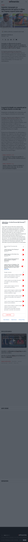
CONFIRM (8, 314)
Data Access (14, 319)
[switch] (23, 250)
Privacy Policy (22, 319)
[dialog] (14, 271)
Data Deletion (6, 319)
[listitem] (14, 247)
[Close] (25, 222)
